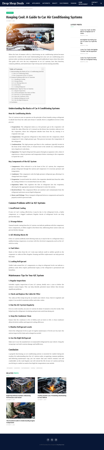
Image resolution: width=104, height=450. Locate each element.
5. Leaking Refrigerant (19, 87)
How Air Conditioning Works (21, 73)
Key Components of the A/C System (23, 75)
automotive (17, 368)
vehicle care (39, 368)
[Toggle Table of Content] (42, 69)
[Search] (101, 3)
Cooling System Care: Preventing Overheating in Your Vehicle (52, 396)
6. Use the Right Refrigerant (21, 100)
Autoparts (46, 3)
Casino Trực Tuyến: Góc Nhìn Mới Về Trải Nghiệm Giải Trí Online (88, 31)
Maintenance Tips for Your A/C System (22, 89)
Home (7, 8)
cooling (33, 368)
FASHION (73, 3)
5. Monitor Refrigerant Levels (21, 98)
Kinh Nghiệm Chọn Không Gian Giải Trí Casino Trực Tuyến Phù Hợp (88, 41)
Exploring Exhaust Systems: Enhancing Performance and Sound (18, 396)
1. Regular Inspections (19, 90)
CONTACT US (95, 3)
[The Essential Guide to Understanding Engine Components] (20, 410)
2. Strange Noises (18, 81)
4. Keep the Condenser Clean (21, 96)
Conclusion (14, 102)
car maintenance (25, 368)
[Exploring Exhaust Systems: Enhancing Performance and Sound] (20, 385)
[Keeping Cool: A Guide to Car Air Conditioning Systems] (30, 50)
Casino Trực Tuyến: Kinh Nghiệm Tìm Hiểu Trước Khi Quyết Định (89, 50)
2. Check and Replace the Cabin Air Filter (24, 92)
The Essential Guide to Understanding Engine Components (20, 421)
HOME (28, 3)
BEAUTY (54, 3)
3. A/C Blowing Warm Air (20, 83)
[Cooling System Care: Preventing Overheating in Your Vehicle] (52, 385)
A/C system (9, 368)
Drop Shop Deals (60, 444)
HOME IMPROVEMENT (83, 3)
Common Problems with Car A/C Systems (23, 77)
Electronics (64, 3)
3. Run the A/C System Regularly (22, 94)
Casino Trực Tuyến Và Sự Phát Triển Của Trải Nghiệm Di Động (88, 58)
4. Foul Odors (17, 85)
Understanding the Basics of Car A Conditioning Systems (27, 71)
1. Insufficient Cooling (19, 79)
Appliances (36, 3)
